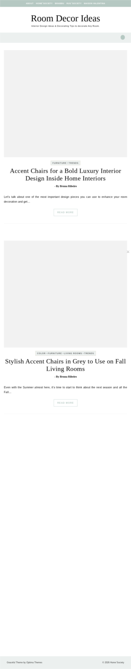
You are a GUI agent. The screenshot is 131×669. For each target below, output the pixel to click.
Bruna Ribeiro (68, 186)
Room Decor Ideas (65, 18)
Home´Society (44, 3)
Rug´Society (74, 3)
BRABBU (59, 3)
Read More (65, 212)
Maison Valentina (94, 3)
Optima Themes (34, 662)
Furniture (60, 163)
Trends (73, 163)
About (30, 3)
